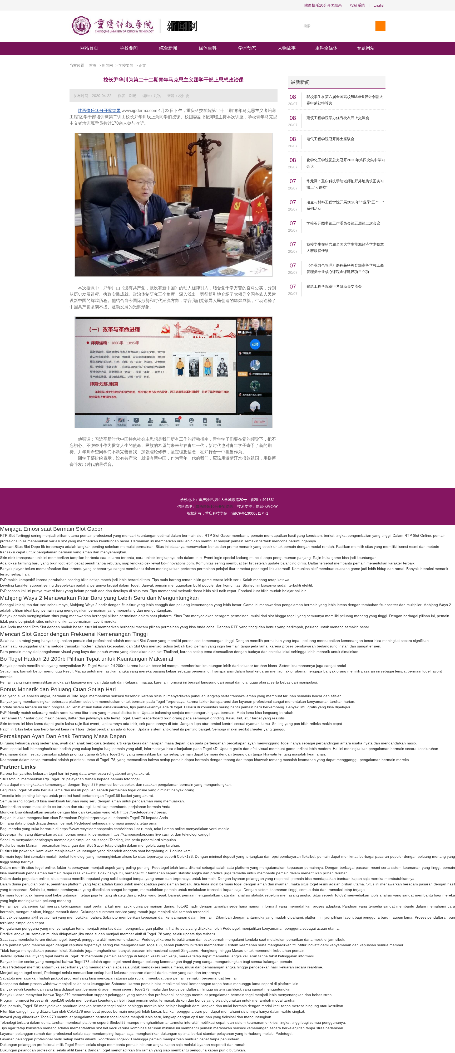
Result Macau (74, 671)
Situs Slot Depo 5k (29, 546)
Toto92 (340, 895)
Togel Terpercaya (170, 701)
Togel (134, 585)
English (379, 5)
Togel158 (24, 790)
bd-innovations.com (177, 563)
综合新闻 (168, 48)
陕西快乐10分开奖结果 (323, 5)
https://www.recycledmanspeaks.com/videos (96, 829)
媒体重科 (208, 48)
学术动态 (247, 48)
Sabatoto (110, 917)
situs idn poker (16, 851)
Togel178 (107, 760)
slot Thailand (167, 652)
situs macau (61, 878)
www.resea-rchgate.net (107, 773)
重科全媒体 (326, 48)
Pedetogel (82, 823)
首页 (92, 65)
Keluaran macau (138, 682)
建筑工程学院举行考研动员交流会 (334, 286)
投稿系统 (357, 5)
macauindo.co (44, 807)
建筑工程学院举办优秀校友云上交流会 (337, 118)
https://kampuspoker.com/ (132, 834)
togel (178, 707)
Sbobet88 (118, 1022)
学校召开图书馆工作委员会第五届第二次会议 (343, 223)
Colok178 (185, 856)
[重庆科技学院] (133, 26)
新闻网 (107, 65)
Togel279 (142, 989)
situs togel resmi (314, 884)
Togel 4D (210, 749)
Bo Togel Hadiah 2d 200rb (104, 666)
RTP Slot (212, 535)
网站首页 (89, 48)
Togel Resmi (75, 1044)
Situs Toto (182, 616)
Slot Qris (141, 646)
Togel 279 (89, 784)
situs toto (140, 591)
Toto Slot (39, 627)
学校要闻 (129, 48)
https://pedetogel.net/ (138, 812)
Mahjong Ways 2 (83, 605)
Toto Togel (79, 696)
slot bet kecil (106, 1028)
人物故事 (287, 48)
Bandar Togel (99, 1050)
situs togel (100, 840)
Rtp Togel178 (54, 779)
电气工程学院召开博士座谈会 (330, 139)
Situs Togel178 (112, 754)
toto (198, 557)
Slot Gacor (148, 640)
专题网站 (366, 48)
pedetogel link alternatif (270, 569)
